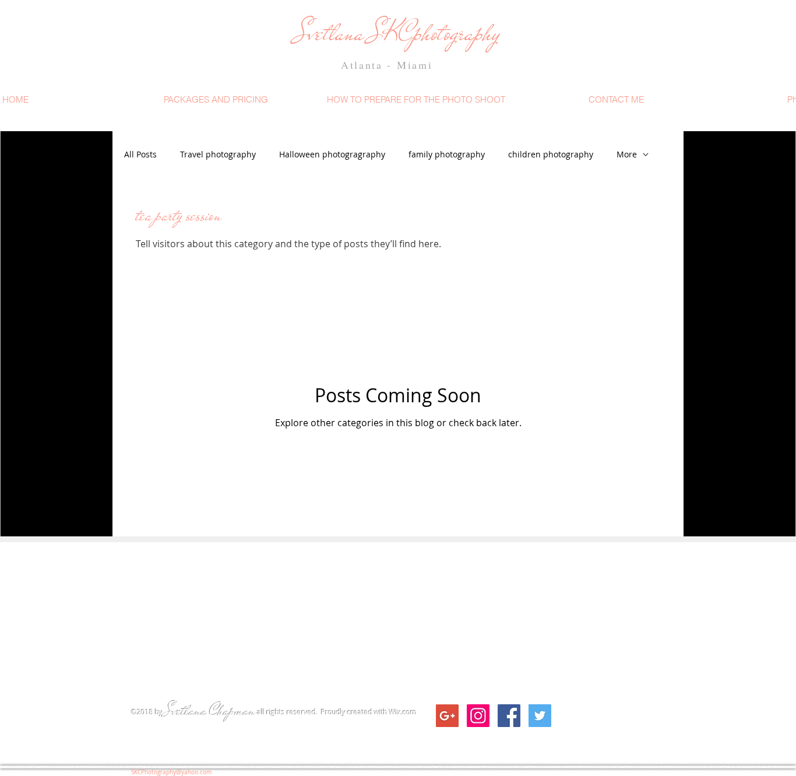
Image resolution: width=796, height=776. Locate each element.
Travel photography (218, 154)
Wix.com (403, 712)
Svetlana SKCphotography (395, 33)
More (627, 154)
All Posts (140, 154)
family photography (446, 154)
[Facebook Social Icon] (509, 715)
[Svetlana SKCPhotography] (447, 715)
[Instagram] (478, 715)
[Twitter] (540, 715)
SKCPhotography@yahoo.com (171, 772)
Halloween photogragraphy (332, 154)
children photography (550, 154)
